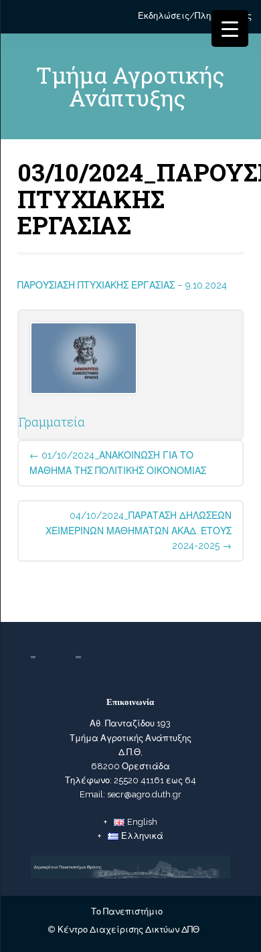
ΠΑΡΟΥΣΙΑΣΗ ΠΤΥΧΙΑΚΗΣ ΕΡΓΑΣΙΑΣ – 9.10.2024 (122, 285)
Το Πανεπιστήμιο (127, 911)
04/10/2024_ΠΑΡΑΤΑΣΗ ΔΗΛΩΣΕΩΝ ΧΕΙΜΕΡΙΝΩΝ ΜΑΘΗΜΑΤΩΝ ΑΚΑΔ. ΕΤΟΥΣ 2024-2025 (139, 531)
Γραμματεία (52, 422)
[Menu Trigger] (229, 28)
